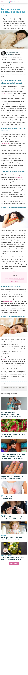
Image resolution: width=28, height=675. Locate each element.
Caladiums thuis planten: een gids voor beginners (13, 435)
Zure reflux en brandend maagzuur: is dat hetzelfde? (13, 498)
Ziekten (3, 453)
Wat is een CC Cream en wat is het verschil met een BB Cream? (13, 518)
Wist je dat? (4, 515)
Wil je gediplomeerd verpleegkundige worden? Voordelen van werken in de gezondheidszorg (11, 414)
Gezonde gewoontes (10, 5)
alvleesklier (19, 177)
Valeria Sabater (16, 54)
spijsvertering (7, 301)
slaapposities (5, 93)
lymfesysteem (5, 143)
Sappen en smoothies (6, 555)
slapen (5, 359)
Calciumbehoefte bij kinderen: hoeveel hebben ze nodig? (11, 538)
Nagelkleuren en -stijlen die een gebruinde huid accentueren (12, 477)
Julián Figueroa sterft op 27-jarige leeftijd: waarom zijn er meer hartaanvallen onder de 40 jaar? (13, 456)
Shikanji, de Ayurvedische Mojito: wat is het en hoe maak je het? (13, 558)
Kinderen (3, 535)
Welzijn (2, 5)
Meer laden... (14, 563)
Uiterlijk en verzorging (7, 411)
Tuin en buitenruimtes (7, 433)
